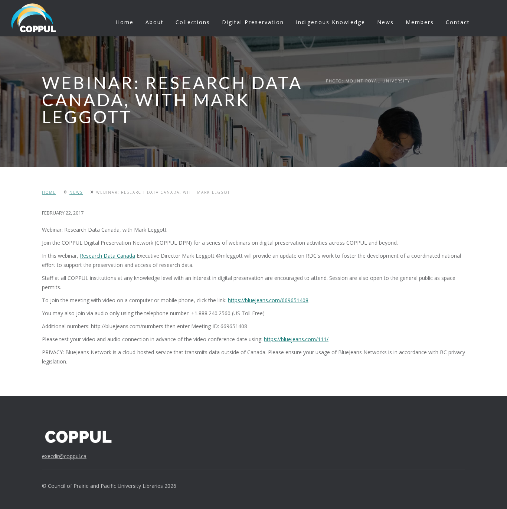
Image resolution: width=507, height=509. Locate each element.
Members (420, 22)
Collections (193, 22)
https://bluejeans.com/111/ (296, 339)
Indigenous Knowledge (330, 22)
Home (125, 22)
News (385, 22)
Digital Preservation (253, 22)
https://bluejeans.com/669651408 (268, 300)
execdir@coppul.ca (64, 456)
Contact (458, 22)
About (154, 22)
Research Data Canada (107, 255)
